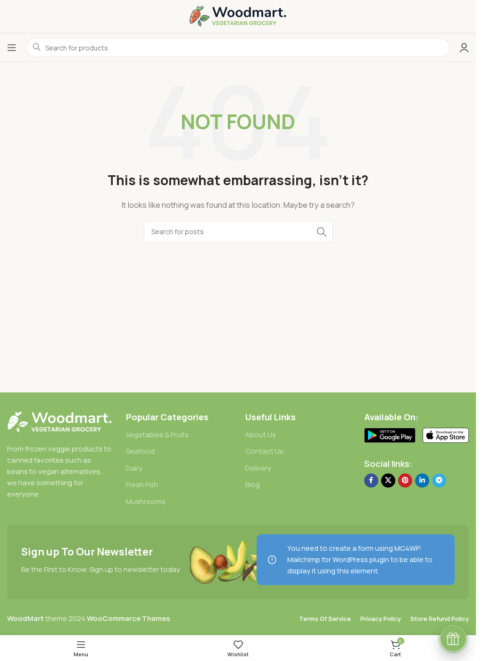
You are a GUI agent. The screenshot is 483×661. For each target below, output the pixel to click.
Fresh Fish (142, 485)
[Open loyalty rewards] (453, 638)
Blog (252, 485)
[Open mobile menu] (11, 47)
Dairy (134, 468)
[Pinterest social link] (405, 480)
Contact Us (264, 451)
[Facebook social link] (371, 480)
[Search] (322, 232)
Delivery (258, 468)
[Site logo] (238, 16)
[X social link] (388, 480)
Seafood (140, 451)
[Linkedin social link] (422, 480)
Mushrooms (146, 501)
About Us (260, 435)
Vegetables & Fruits (157, 435)
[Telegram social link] (439, 480)
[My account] (464, 47)
